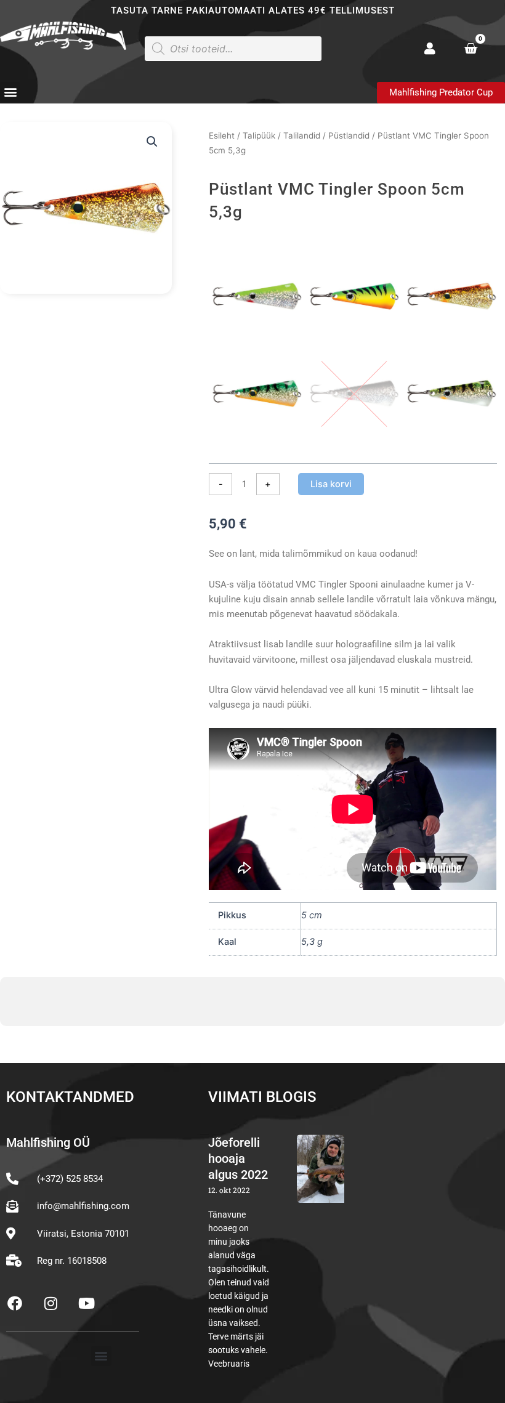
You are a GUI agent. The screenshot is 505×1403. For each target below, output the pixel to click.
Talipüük (259, 135)
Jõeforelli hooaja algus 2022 (238, 1158)
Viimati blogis (262, 1097)
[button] (10, 92)
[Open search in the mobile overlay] (233, 48)
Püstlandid (349, 135)
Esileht (222, 135)
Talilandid (301, 135)
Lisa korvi (331, 484)
